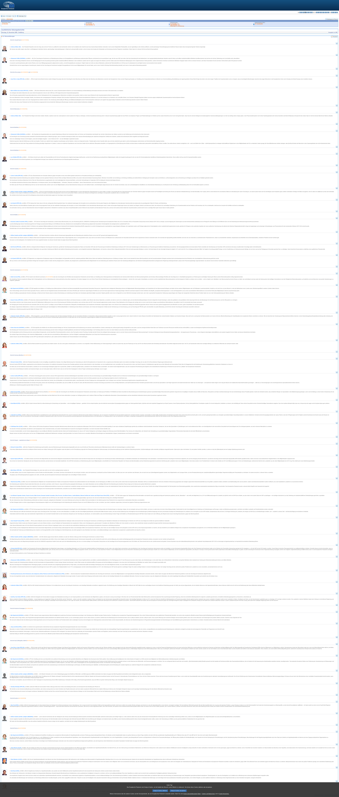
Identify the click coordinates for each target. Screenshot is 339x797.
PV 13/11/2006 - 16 (90, 23)
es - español (300, 12)
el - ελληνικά (308, 12)
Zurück (9, 16)
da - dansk (303, 12)
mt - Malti (323, 12)
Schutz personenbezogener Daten (192, 793)
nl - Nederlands (325, 12)
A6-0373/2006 (24, 270)
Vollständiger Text (22, 16)
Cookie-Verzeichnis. (224, 793)
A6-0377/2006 (24, 40)
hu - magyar (322, 12)
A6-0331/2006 (22, 127)
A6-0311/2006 (22, 150)
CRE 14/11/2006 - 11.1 (175, 24)
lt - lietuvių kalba (320, 12)
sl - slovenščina (333, 12)
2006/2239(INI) (9, 19)
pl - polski (327, 12)
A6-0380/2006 (22, 168)
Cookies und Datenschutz (208, 793)
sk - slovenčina (332, 12)
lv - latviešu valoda (318, 12)
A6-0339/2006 (33, 72)
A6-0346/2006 (23, 109)
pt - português (328, 12)
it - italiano (317, 12)
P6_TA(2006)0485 (259, 23)
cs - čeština (301, 12)
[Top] (336, 43)
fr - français (312, 12)
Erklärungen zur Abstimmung (177, 26)
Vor (13, 16)
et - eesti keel (306, 12)
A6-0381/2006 (5, 23)
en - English (310, 12)
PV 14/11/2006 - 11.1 (174, 23)
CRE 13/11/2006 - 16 (90, 24)
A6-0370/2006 (21, 728)
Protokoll (335, 36)
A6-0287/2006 (27, 355)
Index (4, 16)
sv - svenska (337, 12)
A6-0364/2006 (22, 698)
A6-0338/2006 (24, 72)
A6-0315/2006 (33, 440)
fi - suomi (335, 12)
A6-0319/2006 (21, 214)
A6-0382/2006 (29, 608)
